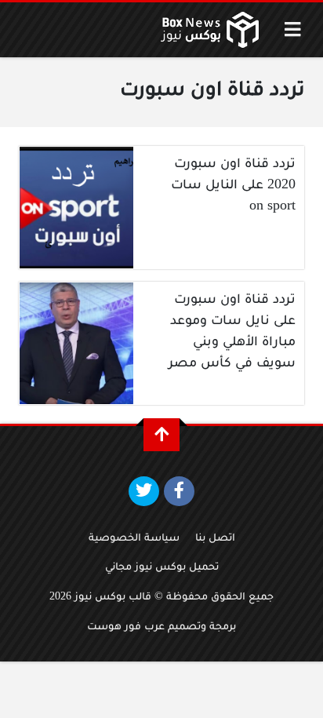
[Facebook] (179, 491)
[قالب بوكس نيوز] (210, 29)
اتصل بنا (215, 539)
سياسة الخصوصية (134, 539)
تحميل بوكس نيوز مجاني (162, 568)
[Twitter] (144, 491)
